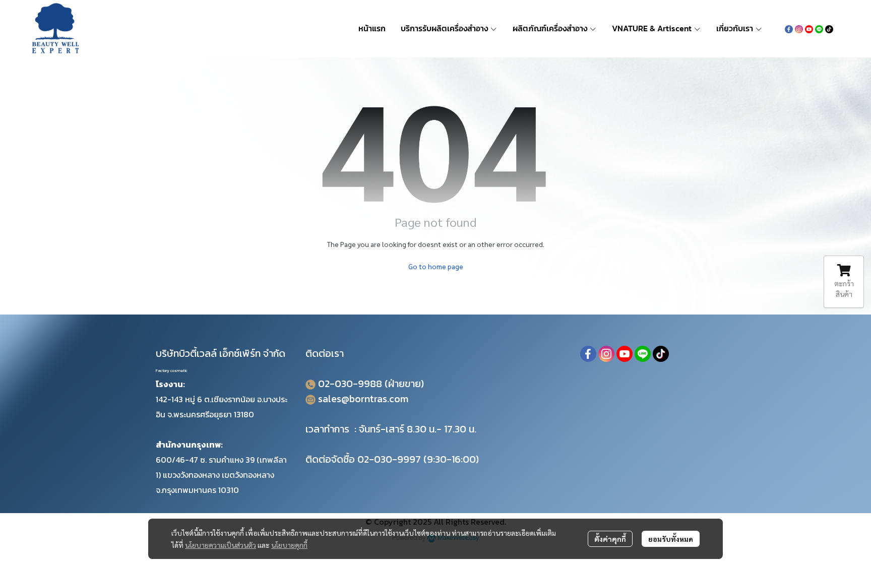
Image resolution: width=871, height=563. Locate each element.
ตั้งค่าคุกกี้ (610, 538)
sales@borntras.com (363, 398)
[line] (819, 28)
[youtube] (809, 28)
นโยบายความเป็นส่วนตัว (220, 544)
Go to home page (435, 266)
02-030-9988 (350, 383)
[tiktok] (829, 28)
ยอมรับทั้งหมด (670, 538)
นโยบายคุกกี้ (289, 544)
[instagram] (799, 28)
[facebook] (789, 28)
